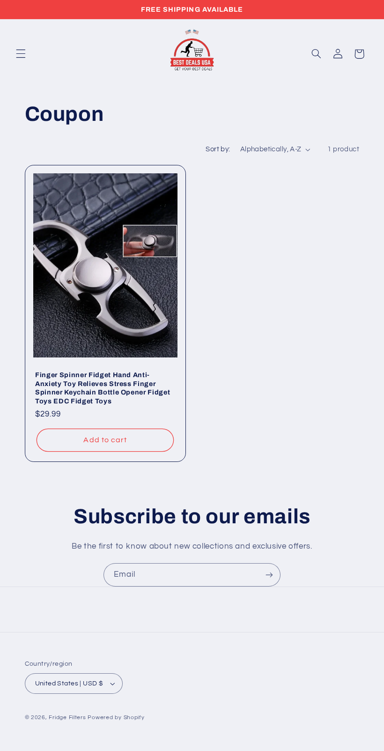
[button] (20, 54)
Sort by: (218, 149)
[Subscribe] (269, 574)
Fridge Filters (67, 717)
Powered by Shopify (116, 717)
